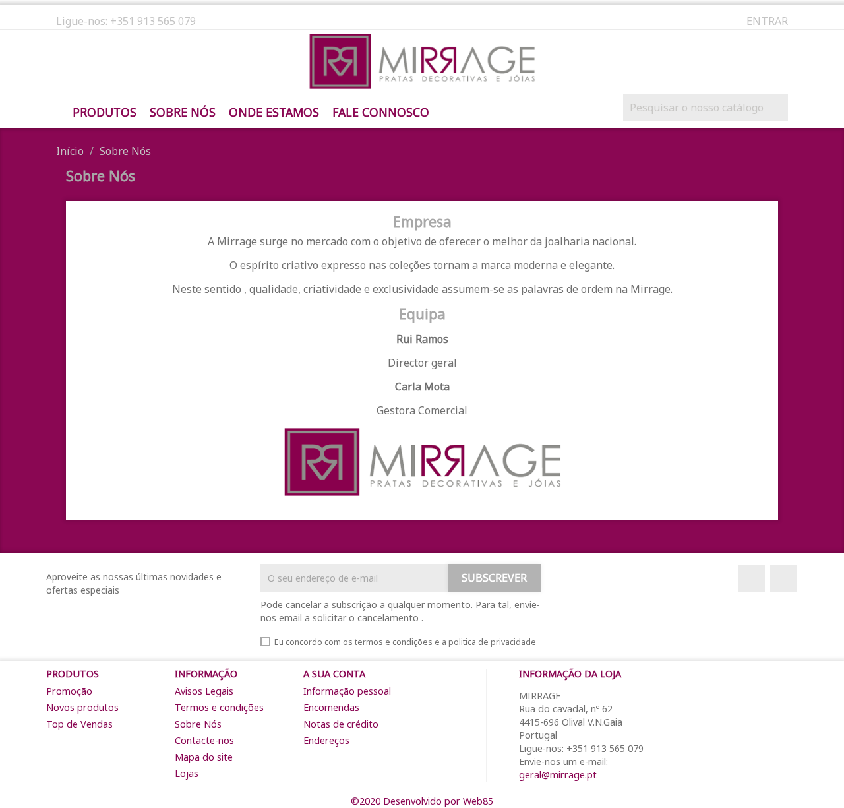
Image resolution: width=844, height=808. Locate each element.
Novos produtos (82, 707)
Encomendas (331, 707)
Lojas (186, 773)
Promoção (69, 691)
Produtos (104, 113)
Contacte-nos (204, 740)
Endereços (326, 740)
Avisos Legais (204, 691)
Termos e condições (219, 707)
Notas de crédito (340, 724)
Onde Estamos (274, 113)
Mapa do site (204, 757)
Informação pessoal (347, 691)
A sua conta (334, 674)
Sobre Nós (183, 113)
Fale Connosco (380, 113)
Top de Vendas (79, 724)
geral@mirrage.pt (558, 774)
